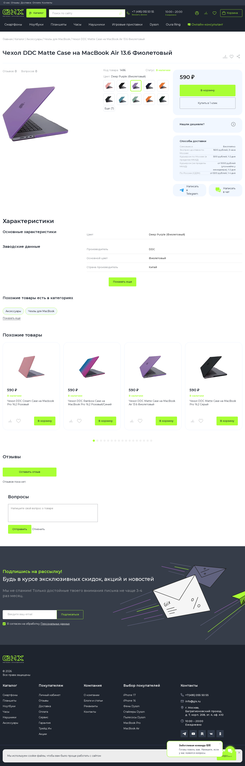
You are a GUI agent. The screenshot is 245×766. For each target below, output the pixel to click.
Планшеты (59, 24)
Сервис (43, 717)
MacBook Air (131, 728)
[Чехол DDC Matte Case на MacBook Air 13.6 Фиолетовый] (152, 367)
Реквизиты (91, 706)
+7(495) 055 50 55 (197, 695)
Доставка (26, 2)
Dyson (154, 24)
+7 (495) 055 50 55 (143, 11)
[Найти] (120, 13)
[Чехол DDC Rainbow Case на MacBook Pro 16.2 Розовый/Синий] (92, 367)
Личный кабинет (49, 695)
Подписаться (70, 614)
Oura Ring (173, 24)
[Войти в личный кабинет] (197, 13)
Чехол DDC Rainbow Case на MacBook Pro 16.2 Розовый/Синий (90, 402)
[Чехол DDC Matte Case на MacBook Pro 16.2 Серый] (213, 367)
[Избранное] (214, 13)
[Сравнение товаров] (206, 13)
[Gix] (13, 13)
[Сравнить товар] (10, 421)
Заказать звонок (139, 14)
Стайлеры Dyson (134, 711)
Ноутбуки (36, 24)
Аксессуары (13, 311)
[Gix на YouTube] (193, 733)
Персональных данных (55, 623)
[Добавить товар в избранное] (18, 421)
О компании (91, 695)
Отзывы (15, 2)
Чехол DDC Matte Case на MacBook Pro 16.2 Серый (213, 402)
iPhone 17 (129, 695)
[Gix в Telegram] (184, 733)
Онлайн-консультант (207, 24)
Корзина (232, 13)
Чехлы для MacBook (41, 311)
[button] (94, 441)
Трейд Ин (45, 728)
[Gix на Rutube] (202, 733)
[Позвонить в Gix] (128, 13)
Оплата (36, 2)
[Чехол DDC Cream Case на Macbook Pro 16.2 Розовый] (31, 367)
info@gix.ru (193, 701)
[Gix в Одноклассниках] (220, 733)
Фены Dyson (131, 706)
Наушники (97, 24)
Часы (77, 24)
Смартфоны (13, 24)
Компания (93, 686)
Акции (43, 734)
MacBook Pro (132, 723)
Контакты (47, 2)
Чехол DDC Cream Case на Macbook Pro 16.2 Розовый (30, 402)
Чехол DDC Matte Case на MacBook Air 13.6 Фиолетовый (152, 402)
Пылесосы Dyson (134, 717)
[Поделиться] (238, 56)
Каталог (10, 686)
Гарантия (45, 723)
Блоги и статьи (93, 700)
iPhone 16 (129, 700)
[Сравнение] (225, 56)
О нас (6, 2)
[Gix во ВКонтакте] (211, 733)
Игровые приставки (127, 24)
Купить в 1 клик (207, 103)
